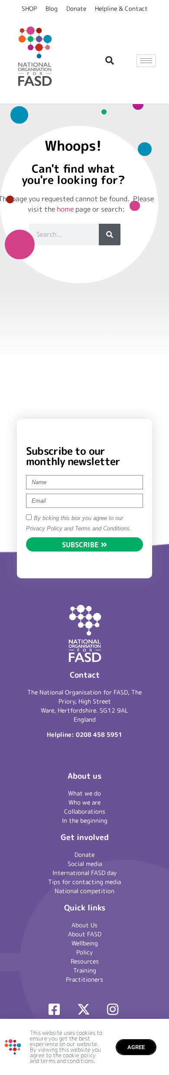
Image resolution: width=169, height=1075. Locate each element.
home (65, 209)
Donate (76, 8)
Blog (52, 8)
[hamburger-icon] (146, 60)
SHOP (29, 8)
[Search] (109, 234)
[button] (109, 60)
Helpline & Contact (121, 8)
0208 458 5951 (99, 734)
